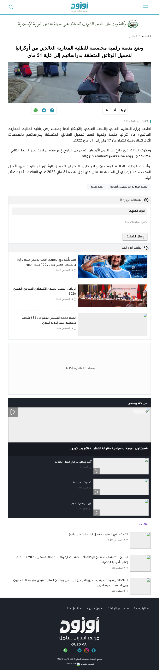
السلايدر (133, 36)
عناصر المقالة (116, 608)
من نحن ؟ (93, 608)
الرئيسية (146, 36)
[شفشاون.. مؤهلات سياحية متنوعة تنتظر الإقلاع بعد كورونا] (79, 431)
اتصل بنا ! (72, 608)
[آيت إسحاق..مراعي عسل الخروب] (79, 466)
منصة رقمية (96, 187)
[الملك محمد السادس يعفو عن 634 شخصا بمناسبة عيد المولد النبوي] (77, 325)
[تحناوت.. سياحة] (79, 487)
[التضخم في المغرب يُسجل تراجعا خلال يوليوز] (79, 542)
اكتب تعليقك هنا (136, 222)
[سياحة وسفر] (12, 402)
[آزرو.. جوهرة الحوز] (79, 507)
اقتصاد (143, 524)
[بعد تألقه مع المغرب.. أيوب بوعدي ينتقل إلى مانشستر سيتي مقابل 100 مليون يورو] (77, 268)
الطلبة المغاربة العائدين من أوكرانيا (129, 187)
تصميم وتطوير (87, 664)
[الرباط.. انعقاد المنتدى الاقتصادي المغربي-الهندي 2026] (77, 297)
